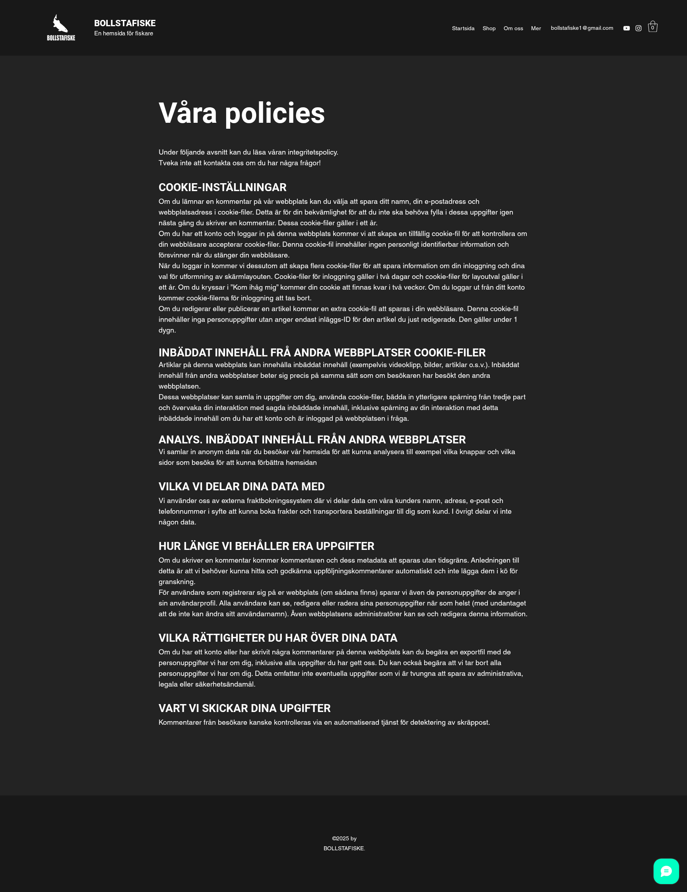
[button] (653, 26)
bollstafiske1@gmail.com (582, 28)
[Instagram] (638, 28)
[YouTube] (627, 28)
